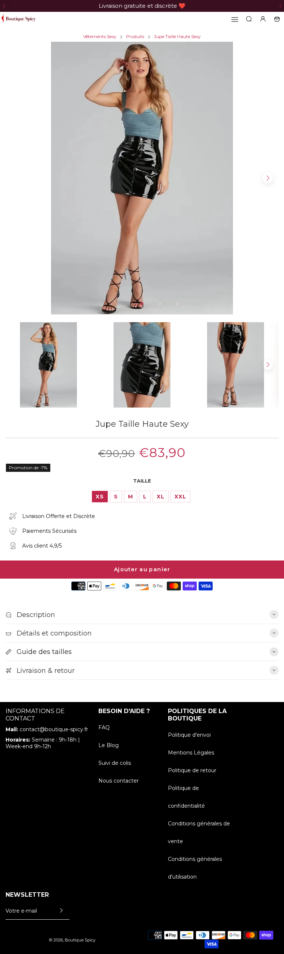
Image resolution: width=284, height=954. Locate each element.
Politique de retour (192, 770)
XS (100, 496)
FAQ (104, 727)
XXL (180, 496)
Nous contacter (118, 780)
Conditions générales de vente (199, 832)
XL (161, 496)
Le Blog (108, 745)
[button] (3, 6)
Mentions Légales (191, 752)
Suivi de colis (114, 763)
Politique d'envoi (189, 735)
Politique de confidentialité (186, 797)
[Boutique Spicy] (18, 18)
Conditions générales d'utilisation (195, 868)
